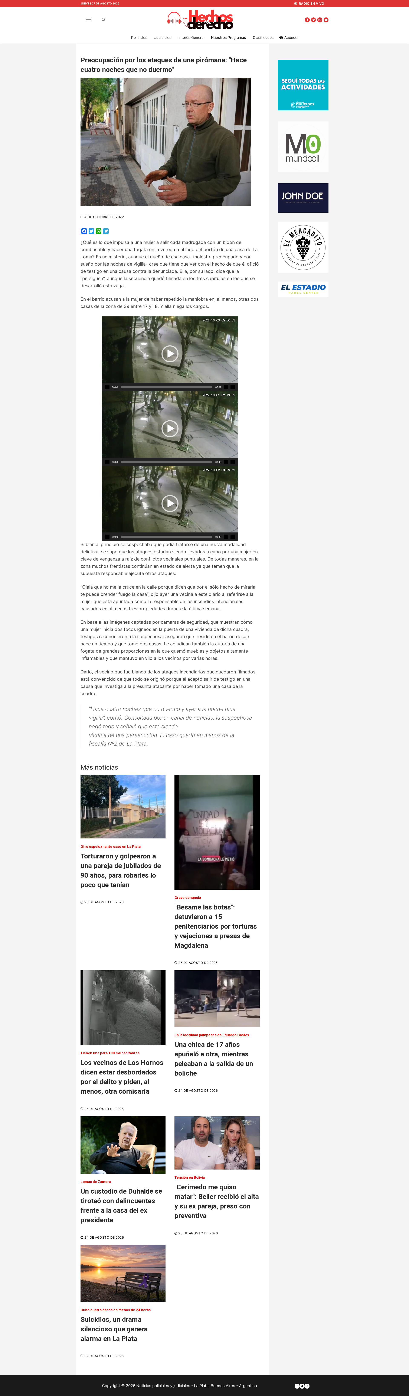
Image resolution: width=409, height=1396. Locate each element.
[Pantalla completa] (232, 387)
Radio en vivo (311, 3)
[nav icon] (89, 19)
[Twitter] (313, 19)
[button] (170, 353)
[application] (170, 353)
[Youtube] (326, 19)
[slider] (166, 387)
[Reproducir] (107, 387)
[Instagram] (319, 19)
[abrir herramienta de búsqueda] (103, 20)
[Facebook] (307, 19)
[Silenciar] (226, 387)
